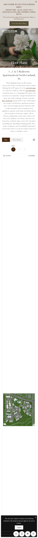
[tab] (6, 140)
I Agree (19, 527)
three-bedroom (7, 101)
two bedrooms (30, 90)
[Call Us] (28, 31)
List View (8, 155)
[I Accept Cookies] (35, 517)
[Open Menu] (34, 31)
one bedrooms (31, 88)
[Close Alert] (36, 2)
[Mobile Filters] (34, 140)
